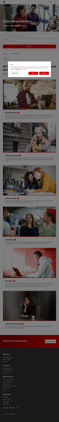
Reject (33, 73)
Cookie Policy (17, 69)
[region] (29, 69)
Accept (44, 73)
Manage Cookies (15, 73)
